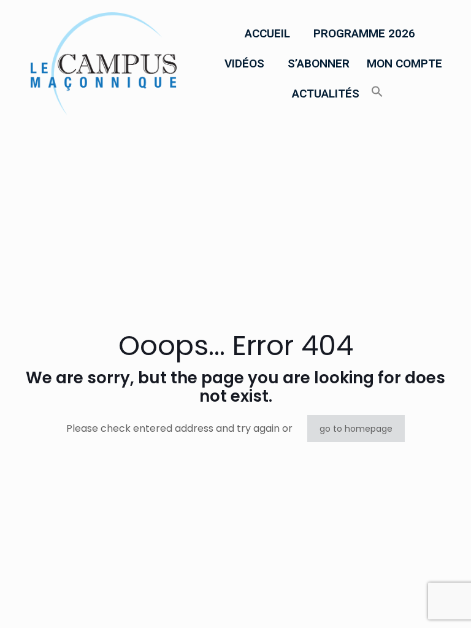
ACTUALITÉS (325, 93)
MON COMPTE (404, 63)
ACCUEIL (267, 33)
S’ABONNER (319, 63)
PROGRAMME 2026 (364, 33)
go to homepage (356, 429)
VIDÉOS (244, 63)
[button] (270, 33)
